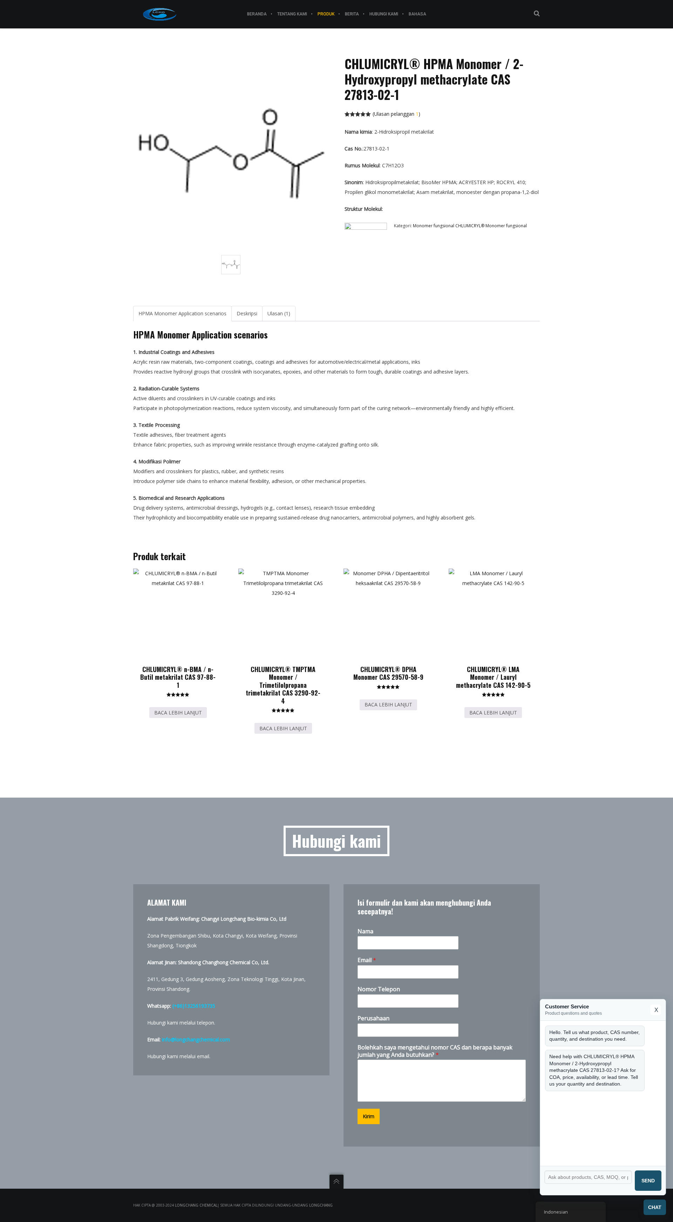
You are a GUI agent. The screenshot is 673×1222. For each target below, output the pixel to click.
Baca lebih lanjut (178, 712)
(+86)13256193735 (193, 1005)
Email (367, 960)
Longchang (321, 1205)
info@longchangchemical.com (196, 1039)
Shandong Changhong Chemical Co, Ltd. (223, 962)
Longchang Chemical (196, 1205)
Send (648, 1180)
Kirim (368, 1116)
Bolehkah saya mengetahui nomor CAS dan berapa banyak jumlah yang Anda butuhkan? (435, 1051)
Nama (365, 931)
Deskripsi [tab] (247, 313)
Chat (654, 1207)
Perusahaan (373, 1018)
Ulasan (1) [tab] (278, 313)
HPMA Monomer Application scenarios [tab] (182, 313)
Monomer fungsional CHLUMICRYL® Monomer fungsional (470, 226)
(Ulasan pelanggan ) (396, 113)
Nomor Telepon (379, 989)
